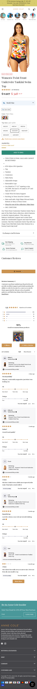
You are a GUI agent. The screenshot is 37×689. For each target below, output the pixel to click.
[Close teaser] (29, 681)
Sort (19, 352)
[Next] (34, 3)
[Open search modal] (29, 9)
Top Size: (9, 123)
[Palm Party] (5, 117)
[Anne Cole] (18, 9)
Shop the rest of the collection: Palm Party (19, 204)
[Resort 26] (17, 15)
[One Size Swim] (33, 15)
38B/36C (22, 126)
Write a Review (29, 345)
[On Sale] (3, 15)
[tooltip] (15, 281)
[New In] (25, 15)
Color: (7, 114)
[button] (18, 90)
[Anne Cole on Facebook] (2, 644)
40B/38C (5, 131)
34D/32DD (15, 131)
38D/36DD (6, 135)
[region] (18, 336)
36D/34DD (24, 131)
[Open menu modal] (2, 9)
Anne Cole (14, 676)
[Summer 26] (10, 15)
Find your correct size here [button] (15, 139)
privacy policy (10, 677)
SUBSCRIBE (29, 614)
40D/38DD (16, 135)
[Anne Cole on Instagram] (5, 644)
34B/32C (5, 126)
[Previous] (3, 3)
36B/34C (14, 126)
